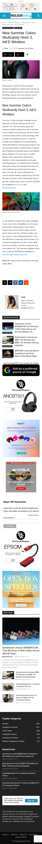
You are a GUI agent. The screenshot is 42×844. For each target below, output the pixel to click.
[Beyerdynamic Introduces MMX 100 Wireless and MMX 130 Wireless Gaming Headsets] (8, 340)
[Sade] (12, 302)
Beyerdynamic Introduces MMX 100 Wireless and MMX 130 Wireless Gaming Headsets (27, 674)
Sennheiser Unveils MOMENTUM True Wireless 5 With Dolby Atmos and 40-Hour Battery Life (20, 755)
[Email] (4, 282)
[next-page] (7, 706)
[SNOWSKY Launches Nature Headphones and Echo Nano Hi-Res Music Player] (8, 353)
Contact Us (23, 835)
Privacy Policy (33, 835)
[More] (27, 54)
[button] (4, 16)
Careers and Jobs (21, 837)
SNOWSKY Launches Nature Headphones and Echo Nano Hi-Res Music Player (27, 353)
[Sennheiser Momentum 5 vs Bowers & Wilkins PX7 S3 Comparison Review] (8, 698)
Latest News (18, 28)
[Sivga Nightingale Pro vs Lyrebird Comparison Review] (8, 687)
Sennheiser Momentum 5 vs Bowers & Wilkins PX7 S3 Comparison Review (26, 697)
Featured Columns (14, 22)
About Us (5, 835)
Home (4, 22)
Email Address (9, 518)
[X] (10, 282)
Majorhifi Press (7, 656)
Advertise (14, 835)
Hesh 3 (9, 120)
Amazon (19, 184)
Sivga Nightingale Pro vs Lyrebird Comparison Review (18, 774)
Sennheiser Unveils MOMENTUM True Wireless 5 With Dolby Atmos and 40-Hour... (21, 650)
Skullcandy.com (9, 188)
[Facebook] (15, 282)
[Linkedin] (20, 282)
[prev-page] (3, 706)
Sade (6, 48)
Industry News (7, 333)
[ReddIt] (26, 282)
